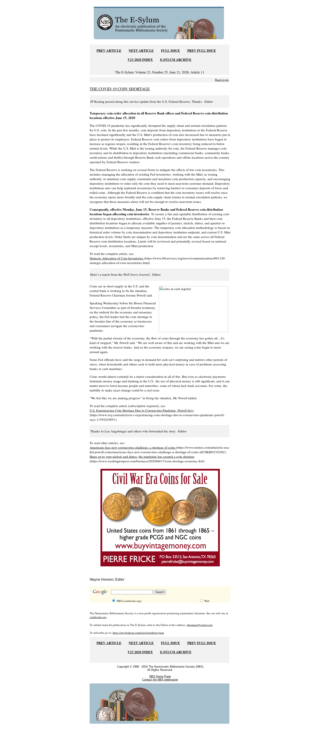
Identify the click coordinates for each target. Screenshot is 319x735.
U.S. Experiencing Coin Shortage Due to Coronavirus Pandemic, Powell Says (142, 410)
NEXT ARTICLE (141, 50)
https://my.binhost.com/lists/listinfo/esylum (138, 633)
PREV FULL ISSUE (201, 50)
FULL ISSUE (170, 50)
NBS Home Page (160, 676)
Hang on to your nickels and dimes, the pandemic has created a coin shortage (142, 456)
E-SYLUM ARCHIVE (175, 59)
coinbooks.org (98, 617)
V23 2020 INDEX (140, 59)
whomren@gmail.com (199, 625)
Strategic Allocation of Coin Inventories (117, 258)
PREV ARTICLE (109, 50)
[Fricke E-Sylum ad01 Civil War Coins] (160, 567)
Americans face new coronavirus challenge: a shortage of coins (133, 447)
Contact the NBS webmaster (160, 679)
